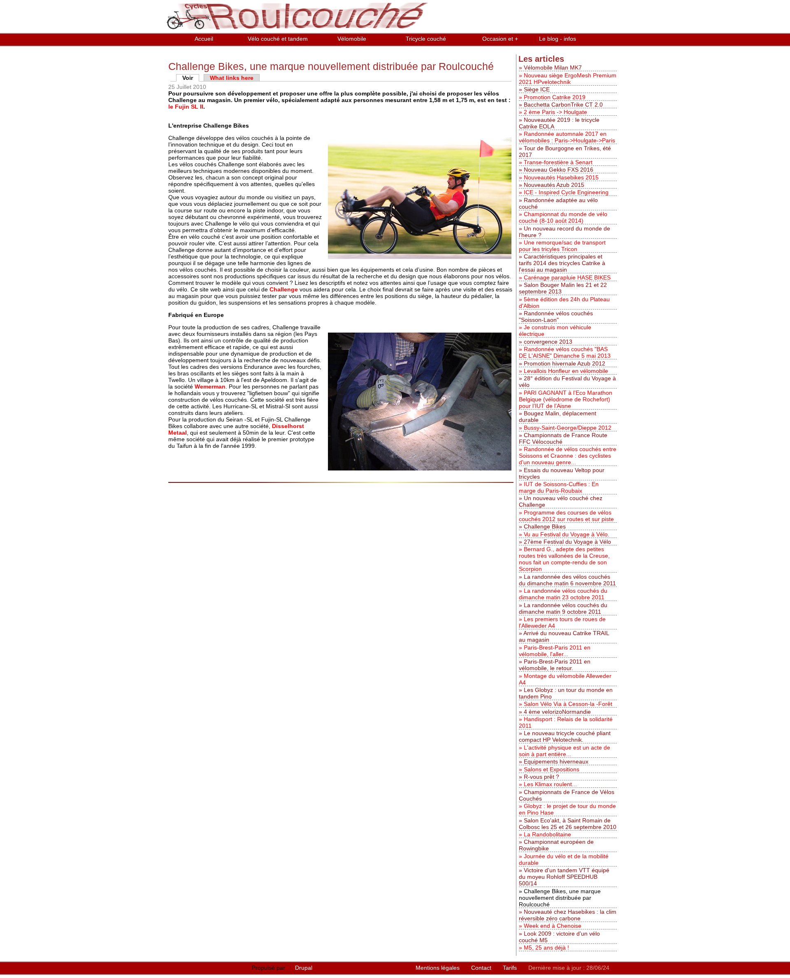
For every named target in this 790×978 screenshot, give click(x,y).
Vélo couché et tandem (278, 38)
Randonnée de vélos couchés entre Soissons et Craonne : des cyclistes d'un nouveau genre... (567, 456)
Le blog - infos (557, 38)
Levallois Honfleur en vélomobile (566, 371)
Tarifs (510, 967)
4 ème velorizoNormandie (557, 711)
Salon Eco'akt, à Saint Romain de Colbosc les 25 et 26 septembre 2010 (567, 823)
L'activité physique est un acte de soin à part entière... (564, 750)
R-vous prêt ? (541, 776)
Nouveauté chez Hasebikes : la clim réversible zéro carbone (567, 915)
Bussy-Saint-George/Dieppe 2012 (567, 427)
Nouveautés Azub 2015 (554, 185)
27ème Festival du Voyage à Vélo (567, 541)
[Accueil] (299, 29)
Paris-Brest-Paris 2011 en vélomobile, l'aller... (554, 650)
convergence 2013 (548, 341)
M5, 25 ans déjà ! (546, 947)
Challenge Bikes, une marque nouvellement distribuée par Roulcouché (560, 898)
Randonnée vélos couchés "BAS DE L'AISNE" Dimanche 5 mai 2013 (565, 352)
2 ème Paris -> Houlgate (555, 112)
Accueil (204, 38)
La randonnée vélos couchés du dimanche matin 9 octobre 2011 (563, 608)
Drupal (303, 967)
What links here (231, 78)
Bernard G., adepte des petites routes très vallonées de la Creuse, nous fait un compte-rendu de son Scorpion (564, 559)
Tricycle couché (426, 38)
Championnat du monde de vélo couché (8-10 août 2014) (563, 217)
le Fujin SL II (185, 106)
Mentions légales (438, 967)
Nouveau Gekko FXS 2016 (558, 169)
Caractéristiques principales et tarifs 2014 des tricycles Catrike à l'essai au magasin (562, 263)
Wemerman (210, 386)
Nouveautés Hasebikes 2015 (561, 177)
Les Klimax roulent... (550, 784)
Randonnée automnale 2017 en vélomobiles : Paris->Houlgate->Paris (567, 137)
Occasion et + (500, 38)
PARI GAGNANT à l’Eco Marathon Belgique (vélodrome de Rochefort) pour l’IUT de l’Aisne (565, 399)
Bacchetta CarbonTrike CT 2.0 (563, 104)
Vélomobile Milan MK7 (553, 67)
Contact (482, 967)
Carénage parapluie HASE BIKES (567, 277)
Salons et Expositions (551, 769)
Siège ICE (537, 89)
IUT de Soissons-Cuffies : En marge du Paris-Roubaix (559, 487)
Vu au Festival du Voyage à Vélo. (566, 534)
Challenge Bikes (545, 526)
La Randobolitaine (547, 834)
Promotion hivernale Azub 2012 (564, 363)
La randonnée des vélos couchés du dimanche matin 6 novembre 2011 (567, 580)
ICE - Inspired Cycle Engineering (566, 192)
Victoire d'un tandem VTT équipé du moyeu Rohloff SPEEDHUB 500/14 (564, 877)
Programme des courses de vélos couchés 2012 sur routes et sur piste (566, 515)
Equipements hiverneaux (556, 761)
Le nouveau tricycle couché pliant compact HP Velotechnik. (565, 736)
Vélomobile (351, 38)
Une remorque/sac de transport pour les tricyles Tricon (562, 245)
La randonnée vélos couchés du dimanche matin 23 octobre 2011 (563, 594)
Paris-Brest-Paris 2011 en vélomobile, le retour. (554, 664)
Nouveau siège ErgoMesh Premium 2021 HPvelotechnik (567, 78)
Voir (190, 78)
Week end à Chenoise (552, 925)
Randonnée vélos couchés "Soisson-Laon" (556, 316)
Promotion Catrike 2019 (555, 97)
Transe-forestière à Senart (558, 162)
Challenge (284, 289)
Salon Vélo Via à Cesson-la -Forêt (568, 704)
